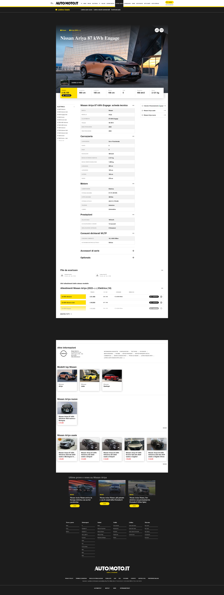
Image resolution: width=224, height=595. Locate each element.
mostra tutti (65, 314)
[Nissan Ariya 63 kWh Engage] (161, 308)
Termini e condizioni (81, 578)
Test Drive (134, 351)
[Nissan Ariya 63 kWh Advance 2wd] (161, 302)
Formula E (84, 537)
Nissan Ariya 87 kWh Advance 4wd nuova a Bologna (67, 418)
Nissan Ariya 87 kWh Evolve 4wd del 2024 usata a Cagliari (133, 454)
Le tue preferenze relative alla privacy (27, 594)
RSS (120, 578)
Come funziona (116, 525)
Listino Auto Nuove (132, 525)
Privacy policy (69, 578)
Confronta (67, 95)
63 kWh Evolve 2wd (62, 120)
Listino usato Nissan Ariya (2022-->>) (114, 357)
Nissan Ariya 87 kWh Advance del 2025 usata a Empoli (89, 454)
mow (114, 588)
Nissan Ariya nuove (150, 115)
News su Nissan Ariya (120, 355)
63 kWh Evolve (60, 117)
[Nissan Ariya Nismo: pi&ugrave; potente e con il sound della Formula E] (112, 488)
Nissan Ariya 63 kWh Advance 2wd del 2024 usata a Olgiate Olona (156, 454)
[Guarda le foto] (64, 82)
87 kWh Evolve (60, 135)
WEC (83, 549)
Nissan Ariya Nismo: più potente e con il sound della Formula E (112, 498)
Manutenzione (115, 528)
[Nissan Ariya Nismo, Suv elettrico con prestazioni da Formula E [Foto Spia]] (141, 488)
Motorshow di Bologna (102, 537)
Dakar (83, 540)
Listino (131, 522)
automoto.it (97, 588)
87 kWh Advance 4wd (62, 133)
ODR (115, 578)
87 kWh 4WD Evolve (62, 125)
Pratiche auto (115, 534)
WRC (83, 552)
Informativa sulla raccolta (7, 594)
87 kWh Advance (61, 127)
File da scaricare (69, 270)
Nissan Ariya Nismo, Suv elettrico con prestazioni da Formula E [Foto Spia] (140, 499)
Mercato (147, 522)
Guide (115, 522)
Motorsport (85, 522)
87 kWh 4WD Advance (62, 122)
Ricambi (117, 353)
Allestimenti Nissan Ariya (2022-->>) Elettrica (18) (85, 288)
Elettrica (61, 107)
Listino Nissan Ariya (147, 355)
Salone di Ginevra (101, 531)
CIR (82, 543)
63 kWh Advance (61, 109)
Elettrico (67, 531)
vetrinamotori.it (125, 588)
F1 (82, 525)
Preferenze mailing (153, 578)
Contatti (133, 578)
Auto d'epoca (147, 531)
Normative (115, 531)
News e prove (70, 522)
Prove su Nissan (134, 355)
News (72, 495)
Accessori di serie (89, 250)
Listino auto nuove (86, 10)
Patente (114, 537)
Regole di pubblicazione (96, 578)
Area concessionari (169, 4)
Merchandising (108, 353)
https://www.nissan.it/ (75, 356)
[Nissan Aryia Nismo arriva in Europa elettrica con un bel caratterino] (82, 488)
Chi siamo (125, 578)
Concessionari (147, 534)
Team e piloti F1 (85, 534)
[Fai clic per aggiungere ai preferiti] (161, 30)
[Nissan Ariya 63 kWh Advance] (161, 297)
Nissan (64, 30)
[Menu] (52, 3)
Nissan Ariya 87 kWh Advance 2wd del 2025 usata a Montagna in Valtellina (67, 455)
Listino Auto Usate (132, 528)
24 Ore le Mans (84, 546)
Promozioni (147, 537)
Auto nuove (147, 525)
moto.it (107, 588)
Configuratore (124, 351)
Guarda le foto (77, 82)
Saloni (99, 522)
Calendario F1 (84, 528)
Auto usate (147, 528)
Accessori (143, 351)
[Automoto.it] (67, 3)
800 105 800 (73, 355)
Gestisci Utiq (141, 578)
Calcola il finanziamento (151, 106)
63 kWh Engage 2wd (62, 114)
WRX (83, 555)
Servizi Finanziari (127, 353)
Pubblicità (108, 578)
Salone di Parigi (100, 534)
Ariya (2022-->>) (76, 30)
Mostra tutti (61, 140)
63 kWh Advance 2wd (62, 112)
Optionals (85, 257)
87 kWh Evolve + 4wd (62, 138)
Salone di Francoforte (101, 528)
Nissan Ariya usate (149, 110)
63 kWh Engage (66, 308)
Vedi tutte (165, 427)
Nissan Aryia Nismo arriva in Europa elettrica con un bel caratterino (81, 499)
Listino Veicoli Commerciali (134, 531)
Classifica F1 (84, 531)
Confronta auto (115, 10)
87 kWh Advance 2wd (62, 130)
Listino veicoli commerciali (102, 10)
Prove (67, 528)
